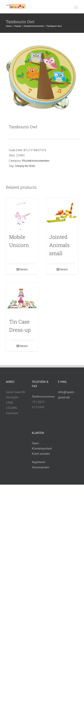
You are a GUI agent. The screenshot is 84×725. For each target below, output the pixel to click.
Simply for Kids (25, 166)
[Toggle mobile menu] (76, 7)
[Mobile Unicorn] (22, 214)
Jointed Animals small (59, 245)
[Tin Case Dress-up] (22, 299)
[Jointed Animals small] (62, 214)
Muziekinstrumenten (35, 160)
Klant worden (41, 453)
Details (24, 269)
